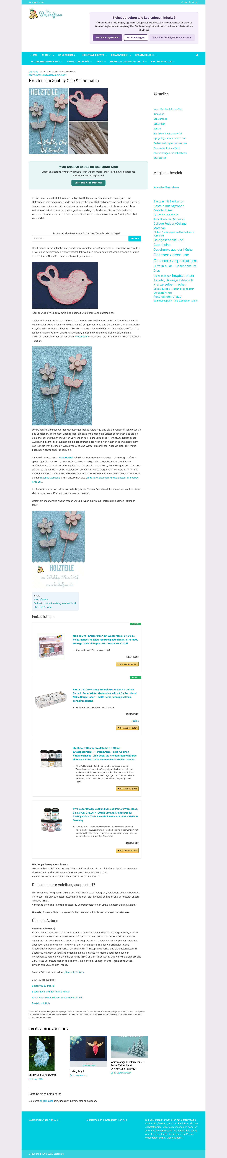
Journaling (159, 280)
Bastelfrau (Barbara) (43, 985)
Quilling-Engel (77, 1071)
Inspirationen (183, 275)
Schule (157, 128)
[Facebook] (182, 2)
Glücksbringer (162, 275)
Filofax (156, 232)
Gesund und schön (78, 61)
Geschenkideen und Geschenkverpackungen (175, 258)
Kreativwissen (119, 55)
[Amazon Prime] (135, 721)
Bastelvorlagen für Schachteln (170, 153)
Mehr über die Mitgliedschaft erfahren (172, 37)
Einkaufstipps (40, 599)
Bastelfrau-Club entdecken (88, 183)
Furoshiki (158, 235)
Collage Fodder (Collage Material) (170, 226)
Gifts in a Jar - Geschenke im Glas (174, 268)
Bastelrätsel (159, 157)
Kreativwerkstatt (93, 55)
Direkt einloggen (136, 37)
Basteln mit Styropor (168, 206)
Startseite (33, 71)
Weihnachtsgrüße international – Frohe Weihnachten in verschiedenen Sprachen (127, 1065)
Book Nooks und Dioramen (168, 219)
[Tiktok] (196, 2)
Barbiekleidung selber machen (170, 143)
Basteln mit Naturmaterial (167, 133)
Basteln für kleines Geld (166, 148)
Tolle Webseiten (181, 300)
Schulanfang (160, 118)
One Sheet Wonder (162, 292)
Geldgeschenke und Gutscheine (168, 242)
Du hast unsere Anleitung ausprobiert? (54, 603)
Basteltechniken (163, 210)
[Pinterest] (190, 2)
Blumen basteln (165, 215)
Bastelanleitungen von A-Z (43, 1119)
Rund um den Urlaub (167, 296)
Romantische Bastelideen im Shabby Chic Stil (57, 997)
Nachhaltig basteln (182, 288)
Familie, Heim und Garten (45, 61)
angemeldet (46, 1100)
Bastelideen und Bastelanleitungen (47, 75)
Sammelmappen (162, 300)
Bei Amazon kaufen (128, 664)
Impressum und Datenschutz (127, 61)
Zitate (194, 300)
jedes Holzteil (66, 457)
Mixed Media (161, 288)
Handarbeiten (66, 55)
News (99, 61)
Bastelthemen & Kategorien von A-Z (107, 1119)
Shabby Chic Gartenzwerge (42, 1074)
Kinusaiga (158, 114)
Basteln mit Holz (41, 1003)
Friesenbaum (81, 336)
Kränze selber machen (169, 284)
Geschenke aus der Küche (173, 250)
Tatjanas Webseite (50, 477)
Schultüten (159, 123)
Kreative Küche (144, 55)
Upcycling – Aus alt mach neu (169, 138)
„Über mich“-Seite (74, 972)
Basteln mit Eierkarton (168, 201)
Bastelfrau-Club (161, 61)
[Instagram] (193, 2)
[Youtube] (186, 2)
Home (34, 55)
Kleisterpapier (186, 280)
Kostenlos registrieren (107, 37)
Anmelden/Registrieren (166, 187)
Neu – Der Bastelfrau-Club (167, 109)
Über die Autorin (42, 607)
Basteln (46, 55)
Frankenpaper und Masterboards (178, 232)
